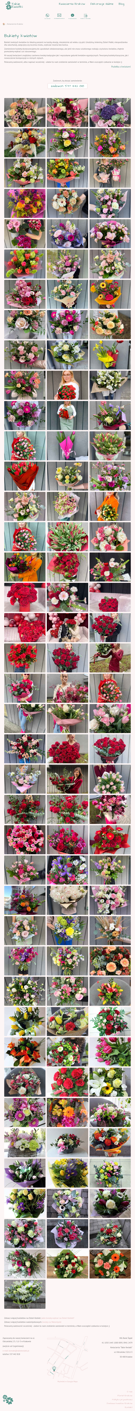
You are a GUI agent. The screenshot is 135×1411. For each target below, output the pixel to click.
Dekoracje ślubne (101, 4)
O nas (129, 1391)
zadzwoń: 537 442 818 (67, 86)
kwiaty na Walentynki (51, 1322)
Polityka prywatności (122, 1399)
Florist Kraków (124, 1395)
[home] (14, 5)
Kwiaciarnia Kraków (72, 4)
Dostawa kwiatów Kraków (119, 1403)
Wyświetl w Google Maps (67, 1381)
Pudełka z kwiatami (121, 66)
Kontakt (128, 1407)
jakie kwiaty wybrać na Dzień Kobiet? (57, 1318)
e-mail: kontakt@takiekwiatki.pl (16, 1350)
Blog (121, 4)
